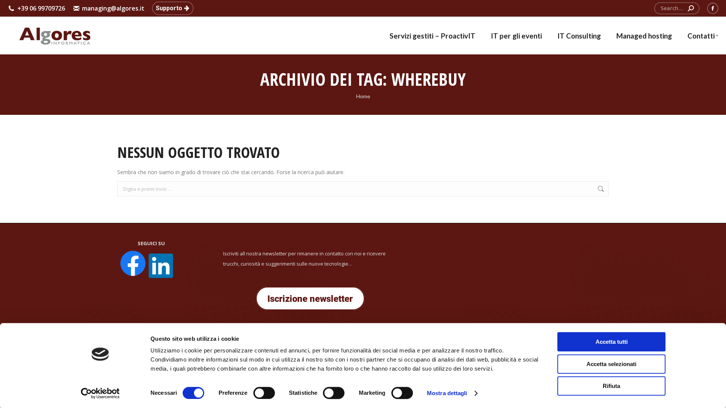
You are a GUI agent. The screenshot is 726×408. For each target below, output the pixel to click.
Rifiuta (611, 386)
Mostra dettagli (447, 393)
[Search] (691, 8)
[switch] (264, 393)
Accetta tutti (612, 341)
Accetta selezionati (611, 364)
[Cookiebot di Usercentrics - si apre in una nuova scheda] (100, 393)
